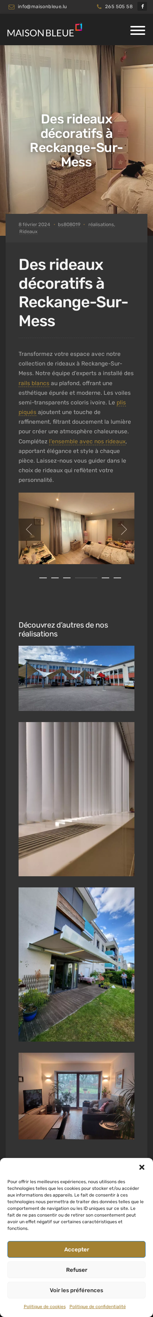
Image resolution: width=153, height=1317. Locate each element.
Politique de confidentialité (97, 1306)
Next (123, 530)
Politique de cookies (45, 1306)
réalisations (101, 224)
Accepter (76, 1249)
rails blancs (34, 383)
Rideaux (28, 231)
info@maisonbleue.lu (42, 6)
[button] (142, 1167)
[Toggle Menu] (137, 30)
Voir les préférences (76, 1290)
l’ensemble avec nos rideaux (87, 441)
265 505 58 (119, 6)
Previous (30, 530)
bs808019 (69, 224)
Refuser (76, 1270)
